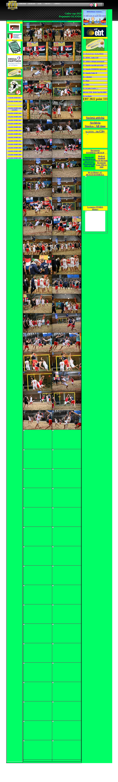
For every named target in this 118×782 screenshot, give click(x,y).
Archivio (95, 122)
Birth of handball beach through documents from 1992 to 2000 (101, 161)
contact (57, 3)
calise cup (31, 3)
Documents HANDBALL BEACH (95, 151)
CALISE (15, 97)
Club (39, 3)
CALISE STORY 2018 (14, 117)
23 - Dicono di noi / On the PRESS (93, 54)
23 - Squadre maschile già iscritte (93, 65)
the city (47, 3)
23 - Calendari (87, 77)
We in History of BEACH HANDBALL (95, 173)
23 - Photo (86, 81)
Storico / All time (95, 126)
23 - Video (86, 84)
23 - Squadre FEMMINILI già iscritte (94, 69)
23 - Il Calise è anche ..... (90, 88)
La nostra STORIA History (95, 208)
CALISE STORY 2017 (14, 120)
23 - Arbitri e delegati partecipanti (93, 61)
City (95, 131)
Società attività (95, 117)
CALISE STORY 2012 (14, 137)
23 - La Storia (87, 96)
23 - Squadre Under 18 (90, 73)
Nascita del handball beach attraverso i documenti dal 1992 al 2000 (89, 161)
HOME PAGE (22, 3)
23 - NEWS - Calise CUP (90, 57)
